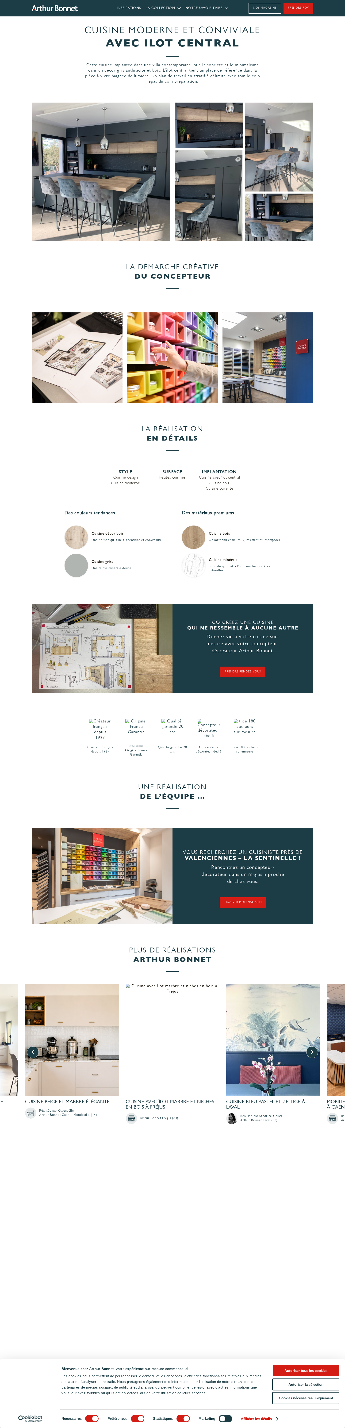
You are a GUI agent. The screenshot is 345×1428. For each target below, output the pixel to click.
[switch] (137, 1418)
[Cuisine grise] (76, 565)
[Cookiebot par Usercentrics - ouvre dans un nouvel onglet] (30, 1418)
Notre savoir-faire (203, 8)
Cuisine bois (219, 534)
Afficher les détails (256, 1419)
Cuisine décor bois (107, 534)
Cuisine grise (103, 562)
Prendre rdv (298, 8)
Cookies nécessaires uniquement (306, 1398)
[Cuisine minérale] (193, 565)
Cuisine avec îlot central (219, 478)
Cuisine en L (219, 483)
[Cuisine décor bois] (76, 537)
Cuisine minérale (223, 560)
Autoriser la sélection (305, 1384)
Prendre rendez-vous (243, 672)
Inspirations (129, 8)
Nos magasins (264, 8)
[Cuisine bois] (193, 537)
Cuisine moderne (125, 483)
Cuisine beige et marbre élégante (67, 1102)
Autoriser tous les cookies (305, 1371)
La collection (160, 8)
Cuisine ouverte (219, 489)
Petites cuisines (172, 478)
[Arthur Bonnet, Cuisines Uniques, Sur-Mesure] (67, 8)
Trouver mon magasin (243, 902)
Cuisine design (125, 478)
